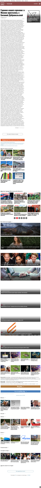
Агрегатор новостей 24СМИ (20, 395)
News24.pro (2, 434)
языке (28, 383)
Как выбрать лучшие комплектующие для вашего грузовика (9, 145)
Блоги (2, 432)
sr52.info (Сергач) (3, 18)
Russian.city (2, 0)
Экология (26, 0)
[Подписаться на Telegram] (36, 1)
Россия (2, 413)
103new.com (16, 379)
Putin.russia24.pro (3, 399)
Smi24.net (2, 351)
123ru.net (38, 0)
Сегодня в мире (5, 450)
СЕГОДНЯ (28, 475)
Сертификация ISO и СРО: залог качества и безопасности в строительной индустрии (12, 143)
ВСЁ (15, 475)
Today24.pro (2, 452)
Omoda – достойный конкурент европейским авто (8, 142)
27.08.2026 (35, 3)
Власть (2, 397)
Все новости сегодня (6, 221)
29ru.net (2, 364)
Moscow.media (7, 0)
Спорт (23, 0)
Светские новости (2, 393)
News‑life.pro (13, 0)
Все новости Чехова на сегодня (12, 134)
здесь (37, 383)
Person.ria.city (18, 0)
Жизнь (2, 416)
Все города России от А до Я (20, 471)
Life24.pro (2, 418)
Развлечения (4, 447)
